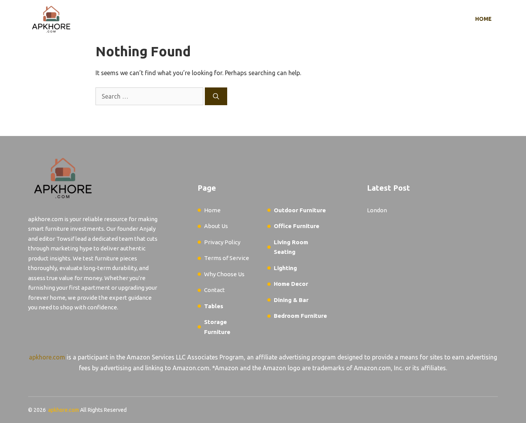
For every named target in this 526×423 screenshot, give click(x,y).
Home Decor (291, 283)
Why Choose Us (224, 274)
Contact (214, 290)
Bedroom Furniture (300, 315)
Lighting (285, 268)
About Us (216, 226)
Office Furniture (296, 226)
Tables (213, 306)
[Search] (216, 96)
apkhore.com (47, 357)
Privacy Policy (222, 242)
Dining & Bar (291, 300)
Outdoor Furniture (300, 210)
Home (483, 19)
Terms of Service (226, 258)
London (377, 210)
